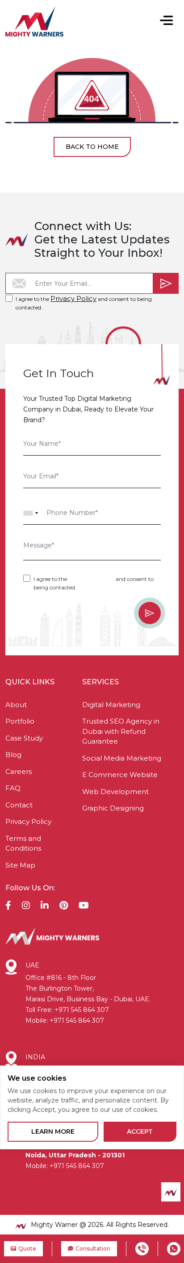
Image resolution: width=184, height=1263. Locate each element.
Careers (18, 771)
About (16, 704)
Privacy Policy (73, 298)
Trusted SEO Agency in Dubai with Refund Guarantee (120, 731)
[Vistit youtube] (84, 906)
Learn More (53, 1131)
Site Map (20, 865)
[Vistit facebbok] (8, 906)
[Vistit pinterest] (63, 906)
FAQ (13, 788)
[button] (166, 21)
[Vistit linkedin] (45, 906)
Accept (140, 1131)
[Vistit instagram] (26, 906)
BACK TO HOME (92, 147)
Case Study (24, 738)
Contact (19, 805)
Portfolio (19, 721)
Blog (13, 754)
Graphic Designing (113, 808)
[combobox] (31, 513)
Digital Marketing (111, 704)
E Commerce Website (120, 774)
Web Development (115, 791)
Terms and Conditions (23, 843)
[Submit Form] (166, 283)
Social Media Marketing (121, 758)
